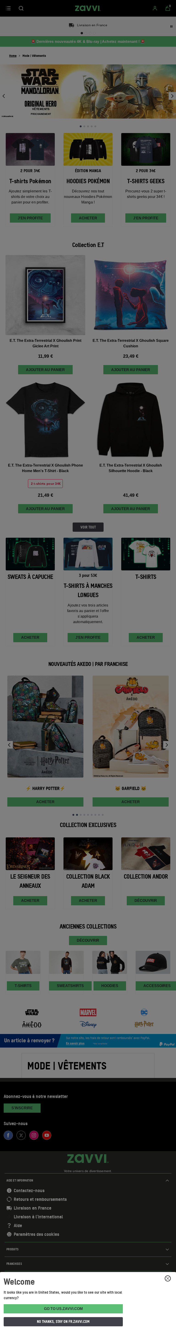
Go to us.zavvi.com (63, 1309)
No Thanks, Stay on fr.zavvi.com (63, 1321)
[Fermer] (167, 1278)
